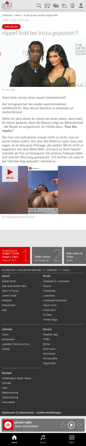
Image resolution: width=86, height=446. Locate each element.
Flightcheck (49, 363)
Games (6, 348)
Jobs (4, 387)
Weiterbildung (10, 397)
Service (47, 329)
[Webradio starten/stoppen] (71, 425)
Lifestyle (7, 15)
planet (6, 276)
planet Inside (9, 295)
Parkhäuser (49, 353)
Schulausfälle (50, 358)
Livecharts (49, 295)
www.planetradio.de (29, 270)
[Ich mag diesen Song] (63, 425)
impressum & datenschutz (18, 412)
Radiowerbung (10, 392)
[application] (43, 190)
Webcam (73, 4)
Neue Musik (50, 305)
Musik (46, 276)
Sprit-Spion (49, 348)
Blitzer (46, 344)
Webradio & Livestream (56, 281)
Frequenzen (8, 305)
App (4, 309)
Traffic (56, 4)
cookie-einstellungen (48, 412)
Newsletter (8, 402)
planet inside (81, 4)
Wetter (64, 4)
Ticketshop (49, 290)
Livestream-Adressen (55, 300)
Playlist (47, 4)
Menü (71, 442)
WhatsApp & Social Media (16, 378)
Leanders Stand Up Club (15, 344)
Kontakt (7, 373)
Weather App (50, 334)
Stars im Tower (10, 290)
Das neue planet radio (14, 285)
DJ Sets (47, 314)
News (18, 15)
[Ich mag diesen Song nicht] (79, 425)
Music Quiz (49, 309)
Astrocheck (8, 339)
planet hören (9, 281)
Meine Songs (50, 319)
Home (14, 442)
